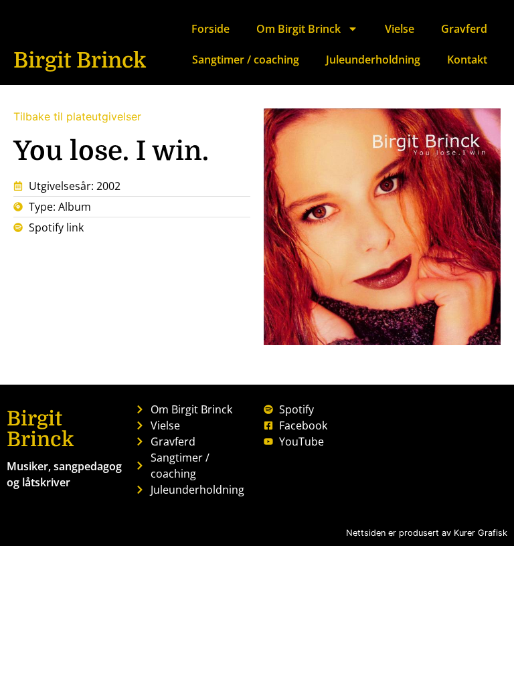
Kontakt (467, 59)
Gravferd (464, 28)
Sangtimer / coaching (245, 59)
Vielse (399, 28)
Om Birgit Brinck (298, 28)
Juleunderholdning (373, 59)
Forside (210, 28)
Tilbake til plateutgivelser (77, 116)
